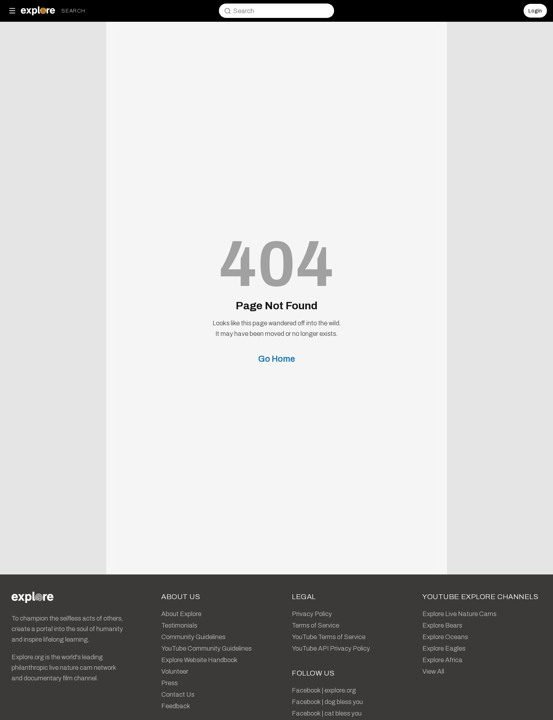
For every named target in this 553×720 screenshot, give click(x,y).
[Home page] (38, 10)
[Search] (227, 11)
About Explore (181, 613)
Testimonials (179, 625)
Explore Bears (442, 625)
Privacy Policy (312, 613)
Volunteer (174, 671)
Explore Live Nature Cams (459, 613)
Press (169, 682)
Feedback (175, 705)
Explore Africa (442, 659)
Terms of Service (315, 625)
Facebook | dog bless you (327, 701)
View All (433, 671)
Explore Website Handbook (199, 659)
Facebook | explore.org (324, 690)
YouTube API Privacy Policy (331, 648)
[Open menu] (12, 11)
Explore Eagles (443, 648)
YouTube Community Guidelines (206, 648)
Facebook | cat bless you (327, 713)
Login (535, 10)
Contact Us (177, 694)
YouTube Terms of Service (328, 636)
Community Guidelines (193, 636)
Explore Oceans (445, 636)
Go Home (276, 359)
